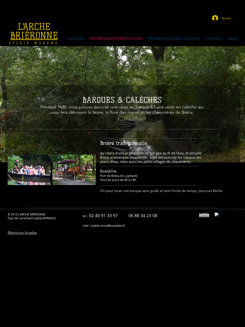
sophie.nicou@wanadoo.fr (108, 225)
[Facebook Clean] (217, 215)
